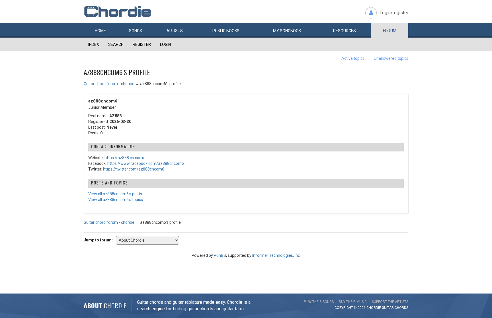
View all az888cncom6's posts (115, 194)
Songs (135, 30)
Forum (389, 30)
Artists (175, 30)
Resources (344, 30)
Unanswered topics (391, 58)
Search (116, 44)
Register (142, 44)
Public (225, 30)
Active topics (352, 58)
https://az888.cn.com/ (124, 157)
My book (287, 30)
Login (165, 44)
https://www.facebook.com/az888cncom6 (145, 163)
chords (401, 308)
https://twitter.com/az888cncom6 (133, 169)
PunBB (220, 255)
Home (100, 30)
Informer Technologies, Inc (276, 255)
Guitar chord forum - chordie (109, 83)
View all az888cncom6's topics (115, 199)
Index (93, 44)
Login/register (394, 12)
